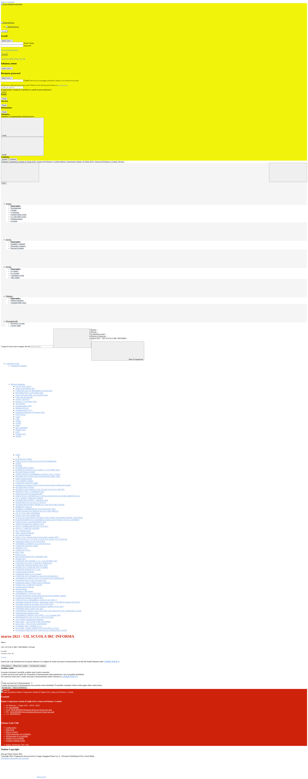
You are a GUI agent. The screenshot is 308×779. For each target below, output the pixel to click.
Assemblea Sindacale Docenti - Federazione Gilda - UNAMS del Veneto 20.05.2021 (47, 602)
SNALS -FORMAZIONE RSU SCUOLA (31, 526)
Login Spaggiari (62, 85)
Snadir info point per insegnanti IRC (29, 494)
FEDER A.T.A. (21, 548)
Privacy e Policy (12, 732)
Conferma (13, 159)
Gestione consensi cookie (15, 741)
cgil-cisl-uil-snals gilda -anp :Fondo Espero (31, 395)
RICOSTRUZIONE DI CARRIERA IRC (31, 557)
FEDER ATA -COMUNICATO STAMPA (31, 567)
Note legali (10, 730)
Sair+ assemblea (21, 428)
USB (17, 419)
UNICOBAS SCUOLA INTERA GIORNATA (33, 563)
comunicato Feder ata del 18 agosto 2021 (31, 580)
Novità (93, 332)
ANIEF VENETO (22, 399)
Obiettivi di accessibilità (15, 738)
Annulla (4, 159)
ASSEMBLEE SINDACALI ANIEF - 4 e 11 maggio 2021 (38, 615)
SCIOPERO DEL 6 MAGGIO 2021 (29, 609)
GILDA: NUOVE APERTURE (27, 515)
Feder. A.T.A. (20, 554)
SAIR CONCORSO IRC (25, 389)
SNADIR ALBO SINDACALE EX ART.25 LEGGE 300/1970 (39, 489)
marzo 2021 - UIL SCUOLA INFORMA (31, 624)
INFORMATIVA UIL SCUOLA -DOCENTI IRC (34, 617)
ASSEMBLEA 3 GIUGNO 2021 (28, 593)
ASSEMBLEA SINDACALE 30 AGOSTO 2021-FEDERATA (39, 578)
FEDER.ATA (20, 430)
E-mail (26, 80)
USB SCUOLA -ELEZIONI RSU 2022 (30, 522)
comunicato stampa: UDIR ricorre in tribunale (32, 583)
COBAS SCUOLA (22, 550)
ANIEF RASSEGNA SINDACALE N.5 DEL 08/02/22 (36, 511)
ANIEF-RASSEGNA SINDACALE (29, 524)
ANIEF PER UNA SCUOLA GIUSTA (30, 502)
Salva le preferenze (19, 688)
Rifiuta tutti (20, 666)
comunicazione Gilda (23, 406)
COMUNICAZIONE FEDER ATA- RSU (31, 565)
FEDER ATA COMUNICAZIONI (28, 585)
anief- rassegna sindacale (24, 533)
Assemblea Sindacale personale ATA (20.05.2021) (34, 604)
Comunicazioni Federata (24, 572)
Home (93, 330)
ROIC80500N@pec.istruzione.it (32, 712)
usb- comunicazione (23, 531)
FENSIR (18, 466)
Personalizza (6, 666)
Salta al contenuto (7, 2)
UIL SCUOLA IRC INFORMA (27, 513)
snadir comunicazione (23, 479)
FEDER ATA (20, 559)
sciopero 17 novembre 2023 (26, 402)
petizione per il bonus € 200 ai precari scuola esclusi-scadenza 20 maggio (43, 485)
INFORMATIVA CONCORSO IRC (29, 393)
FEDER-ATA (20, 434)
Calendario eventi (98, 334)
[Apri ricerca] (288, 172)
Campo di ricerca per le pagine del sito (15, 346)
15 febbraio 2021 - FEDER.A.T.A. (28, 626)
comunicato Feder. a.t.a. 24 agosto (28, 574)
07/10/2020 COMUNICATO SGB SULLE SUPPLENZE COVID (41, 630)
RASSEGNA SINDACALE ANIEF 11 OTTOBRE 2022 (37, 470)
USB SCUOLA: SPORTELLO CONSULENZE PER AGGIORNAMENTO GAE (47, 496)
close (4, 183)
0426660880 (14, 708)
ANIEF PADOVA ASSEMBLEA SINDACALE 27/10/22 (37, 474)
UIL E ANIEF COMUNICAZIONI (29, 498)
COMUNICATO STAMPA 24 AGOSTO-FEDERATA (36, 576)
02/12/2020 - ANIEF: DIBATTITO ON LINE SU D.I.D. (37, 628)
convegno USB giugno (24, 591)
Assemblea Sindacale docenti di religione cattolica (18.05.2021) (39, 607)
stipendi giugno (21, 589)
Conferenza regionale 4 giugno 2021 (29, 598)
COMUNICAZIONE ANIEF (26, 483)
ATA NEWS (20, 404)
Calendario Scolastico (19, 366)
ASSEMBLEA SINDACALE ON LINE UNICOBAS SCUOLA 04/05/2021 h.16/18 (48, 611)
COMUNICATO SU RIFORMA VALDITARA (33, 391)
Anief (17, 425)
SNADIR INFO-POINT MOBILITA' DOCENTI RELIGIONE (39, 505)
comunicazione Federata (24, 587)
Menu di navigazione (135, 359)
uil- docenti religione (23, 535)
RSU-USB (19, 552)
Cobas (17, 417)
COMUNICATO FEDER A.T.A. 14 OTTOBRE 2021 (36, 561)
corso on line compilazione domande (29, 620)
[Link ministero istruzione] (11, 4)
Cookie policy (11, 728)
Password (27, 46)
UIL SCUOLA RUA (23, 386)
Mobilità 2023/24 (22, 408)
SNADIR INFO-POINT (24, 487)
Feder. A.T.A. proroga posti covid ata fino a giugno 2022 (37, 537)
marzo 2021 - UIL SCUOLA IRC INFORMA (33, 622)
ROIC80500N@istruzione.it (31, 710)
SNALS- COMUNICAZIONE (27, 528)
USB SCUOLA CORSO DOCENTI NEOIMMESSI (35, 461)
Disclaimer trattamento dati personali (15, 758)
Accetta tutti (37, 666)
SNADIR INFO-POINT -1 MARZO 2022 (31, 500)
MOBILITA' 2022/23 (23, 507)
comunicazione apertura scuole (27, 613)
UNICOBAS (20, 415)
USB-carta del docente (24, 397)
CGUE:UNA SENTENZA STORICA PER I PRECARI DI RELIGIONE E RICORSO (49, 518)
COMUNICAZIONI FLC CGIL (28, 570)
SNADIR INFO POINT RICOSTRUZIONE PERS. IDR (37, 476)
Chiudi (4, 99)
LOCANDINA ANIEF (24, 481)
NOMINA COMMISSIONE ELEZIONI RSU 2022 (35, 509)
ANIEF (18, 421)
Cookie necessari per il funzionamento (15, 683)
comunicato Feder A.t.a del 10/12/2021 (30, 541)
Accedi (4, 31)
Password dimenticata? (9, 50)
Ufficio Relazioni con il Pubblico (18, 734)
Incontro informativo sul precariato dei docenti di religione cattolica (40, 596)
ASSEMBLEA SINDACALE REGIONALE (32, 544)
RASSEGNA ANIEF (23, 459)
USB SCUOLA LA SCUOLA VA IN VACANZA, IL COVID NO (41, 539)
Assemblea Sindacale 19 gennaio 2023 (30, 412)
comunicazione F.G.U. (24, 410)
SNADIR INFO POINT (24, 468)
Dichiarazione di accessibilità (17, 736)
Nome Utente (29, 43)
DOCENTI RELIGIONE (25, 472)
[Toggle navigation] (20, 172)
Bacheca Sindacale (98, 336)
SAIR (17, 455)
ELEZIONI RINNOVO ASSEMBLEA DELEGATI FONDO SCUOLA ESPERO (47, 520)
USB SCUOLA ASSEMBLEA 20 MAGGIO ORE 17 (36, 600)
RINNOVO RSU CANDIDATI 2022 (29, 492)
